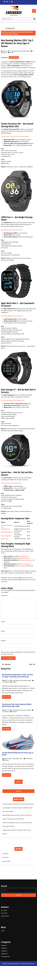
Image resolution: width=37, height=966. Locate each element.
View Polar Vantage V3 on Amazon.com (12, 400)
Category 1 (4, 945)
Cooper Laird (18, 758)
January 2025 (6, 861)
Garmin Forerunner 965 (28, 560)
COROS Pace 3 (5, 529)
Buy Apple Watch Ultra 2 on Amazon (12, 316)
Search (34, 19)
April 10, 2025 (7, 51)
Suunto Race (4, 538)
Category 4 (4, 953)
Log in (3, 930)
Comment (4, 595)
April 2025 (5, 857)
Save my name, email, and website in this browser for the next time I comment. (18, 653)
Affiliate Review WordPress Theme (14, 964)
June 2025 (5, 853)
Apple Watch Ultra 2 (7, 532)
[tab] (34, 11)
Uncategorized (10, 28)
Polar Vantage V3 (6, 536)
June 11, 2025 (8, 710)
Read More (7, 697)
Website (3, 640)
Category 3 (4, 951)
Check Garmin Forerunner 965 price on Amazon (15, 136)
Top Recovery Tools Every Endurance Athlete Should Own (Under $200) (16, 705)
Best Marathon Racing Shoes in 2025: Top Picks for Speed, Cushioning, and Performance (17, 675)
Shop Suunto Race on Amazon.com (11, 483)
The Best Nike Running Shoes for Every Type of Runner (17, 753)
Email (3, 631)
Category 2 (4, 948)
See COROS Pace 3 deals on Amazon (12, 229)
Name (3, 621)
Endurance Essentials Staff (21, 51)
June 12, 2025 (8, 758)
